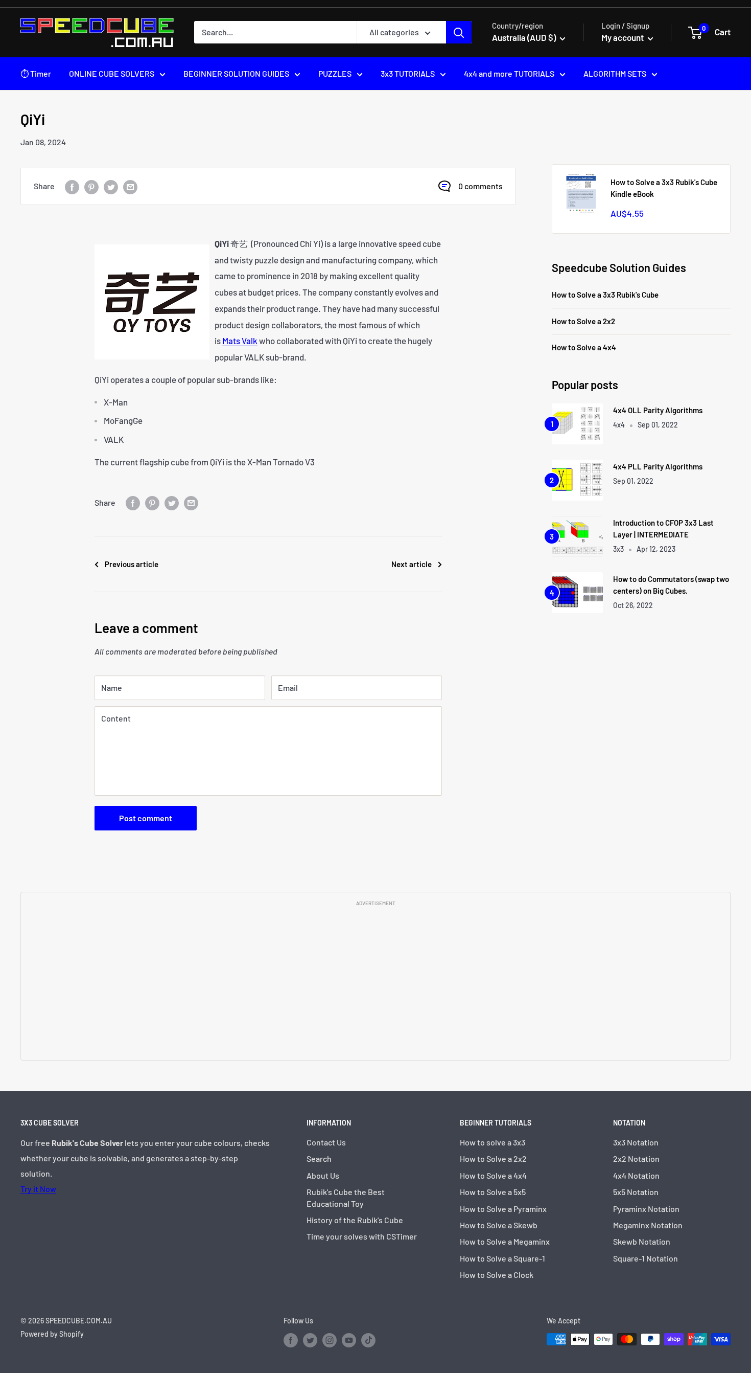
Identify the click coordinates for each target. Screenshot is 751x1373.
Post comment (145, 818)
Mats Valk (239, 340)
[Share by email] (130, 186)
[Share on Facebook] (72, 186)
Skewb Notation (641, 1241)
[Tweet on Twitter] (111, 186)
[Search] (459, 32)
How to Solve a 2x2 (583, 321)
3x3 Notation (636, 1142)
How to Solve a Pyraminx (503, 1208)
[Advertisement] (375, 982)
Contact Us (326, 1142)
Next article (411, 564)
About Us (323, 1175)
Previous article (131, 564)
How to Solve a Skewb (498, 1225)
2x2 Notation (636, 1158)
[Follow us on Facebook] (291, 1340)
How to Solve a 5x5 (493, 1192)
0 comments (480, 186)
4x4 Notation (636, 1175)
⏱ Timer (35, 73)
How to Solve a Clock (496, 1274)
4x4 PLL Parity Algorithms (657, 466)
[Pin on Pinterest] (91, 186)
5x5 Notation (636, 1192)
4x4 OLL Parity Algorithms (657, 410)
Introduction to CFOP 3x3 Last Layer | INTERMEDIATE (663, 528)
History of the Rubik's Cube (355, 1220)
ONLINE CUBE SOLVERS (111, 73)
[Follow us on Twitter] (310, 1340)
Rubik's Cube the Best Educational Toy (346, 1197)
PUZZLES (334, 73)
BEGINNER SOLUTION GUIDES (236, 73)
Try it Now (38, 1189)
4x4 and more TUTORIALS (509, 73)
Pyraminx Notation (646, 1208)
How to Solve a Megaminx (505, 1241)
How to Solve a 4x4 (584, 347)
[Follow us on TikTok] (368, 1340)
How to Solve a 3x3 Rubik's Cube (605, 294)
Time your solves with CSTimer (362, 1236)
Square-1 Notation (645, 1258)
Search (319, 1158)
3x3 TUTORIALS (408, 73)
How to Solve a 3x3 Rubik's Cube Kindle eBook (664, 187)
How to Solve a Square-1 (502, 1258)
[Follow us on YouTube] (349, 1340)
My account (623, 37)
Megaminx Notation (648, 1225)
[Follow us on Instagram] (329, 1340)
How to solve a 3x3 (492, 1142)
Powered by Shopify (52, 1334)
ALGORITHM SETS (614, 73)
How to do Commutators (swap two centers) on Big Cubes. (671, 584)
